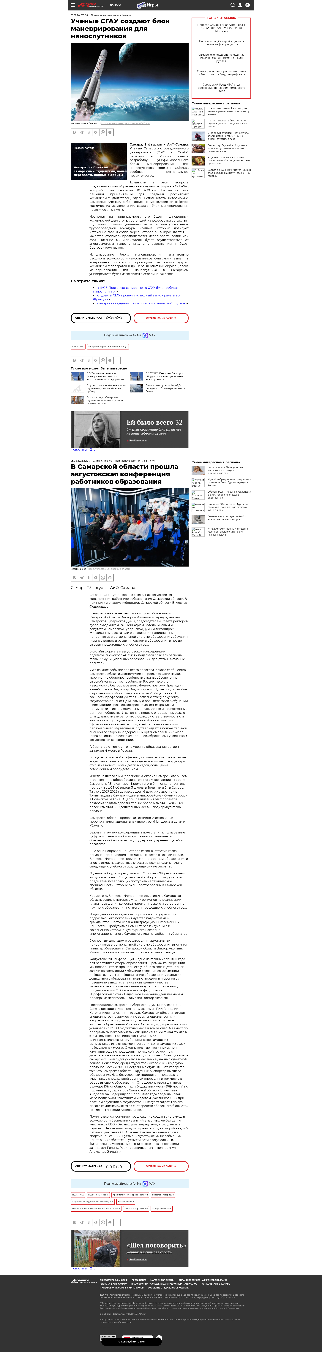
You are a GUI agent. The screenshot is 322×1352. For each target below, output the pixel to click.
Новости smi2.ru (83, 449)
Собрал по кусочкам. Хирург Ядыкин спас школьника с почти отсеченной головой (229, 172)
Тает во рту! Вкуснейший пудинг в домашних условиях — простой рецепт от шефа (227, 148)
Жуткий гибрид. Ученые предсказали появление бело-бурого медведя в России (229, 482)
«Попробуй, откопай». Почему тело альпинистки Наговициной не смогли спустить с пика (228, 136)
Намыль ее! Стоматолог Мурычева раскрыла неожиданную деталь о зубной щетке (228, 507)
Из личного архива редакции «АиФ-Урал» (125, 123)
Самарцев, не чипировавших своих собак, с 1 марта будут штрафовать (221, 73)
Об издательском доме (113, 1280)
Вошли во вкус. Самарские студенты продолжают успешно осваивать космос (105, 400)
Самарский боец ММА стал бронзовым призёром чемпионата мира (221, 88)
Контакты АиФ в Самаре (216, 1284)
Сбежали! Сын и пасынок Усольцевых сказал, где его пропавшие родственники (229, 494)
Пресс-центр (139, 1280)
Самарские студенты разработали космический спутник (141, 303)
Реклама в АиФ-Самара (113, 1284)
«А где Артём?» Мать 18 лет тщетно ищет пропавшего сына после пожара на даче (228, 531)
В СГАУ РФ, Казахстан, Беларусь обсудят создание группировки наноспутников (164, 376)
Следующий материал (132, 1342)
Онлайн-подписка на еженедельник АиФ (203, 1280)
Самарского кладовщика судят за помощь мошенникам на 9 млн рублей (221, 58)
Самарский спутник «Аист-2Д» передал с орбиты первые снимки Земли (165, 388)
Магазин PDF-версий (162, 1280)
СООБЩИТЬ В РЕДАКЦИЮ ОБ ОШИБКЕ (168, 1288)
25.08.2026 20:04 (80, 460)
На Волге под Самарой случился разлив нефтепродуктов (221, 43)
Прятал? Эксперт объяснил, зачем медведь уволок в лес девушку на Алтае (227, 123)
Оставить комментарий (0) (161, 318)
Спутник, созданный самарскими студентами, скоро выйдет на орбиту (106, 388)
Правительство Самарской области (109, 568)
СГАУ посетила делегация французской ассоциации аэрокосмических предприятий (105, 376)
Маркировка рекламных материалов (122, 1288)
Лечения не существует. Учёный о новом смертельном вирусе (227, 518)
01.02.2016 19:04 (79, 15)
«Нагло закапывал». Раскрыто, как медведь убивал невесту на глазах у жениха (228, 111)
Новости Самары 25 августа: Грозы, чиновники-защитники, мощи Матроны (221, 28)
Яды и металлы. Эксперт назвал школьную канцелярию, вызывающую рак (226, 470)
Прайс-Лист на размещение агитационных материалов (164, 1284)
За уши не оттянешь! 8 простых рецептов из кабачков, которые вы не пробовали (229, 160)
